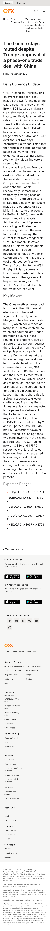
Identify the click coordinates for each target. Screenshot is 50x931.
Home (6, 19)
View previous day (15, 549)
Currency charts (10, 719)
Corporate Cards (11, 675)
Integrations (30, 675)
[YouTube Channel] (36, 620)
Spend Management (34, 666)
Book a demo (32, 652)
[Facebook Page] (9, 620)
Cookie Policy (14, 928)
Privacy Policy (10, 820)
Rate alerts (8, 724)
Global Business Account (14, 666)
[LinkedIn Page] (16, 620)
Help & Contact (18, 652)
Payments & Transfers (13, 670)
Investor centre (10, 830)
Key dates (8, 839)
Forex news (9, 746)
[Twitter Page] (23, 620)
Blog (6, 742)
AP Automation (32, 670)
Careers (7, 857)
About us (7, 812)
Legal (6, 816)
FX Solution (8, 679)
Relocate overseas (11, 775)
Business (8, 3)
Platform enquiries (11, 798)
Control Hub (9, 683)
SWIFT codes (9, 728)
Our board (8, 849)
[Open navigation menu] (44, 10)
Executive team (10, 853)
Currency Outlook (11, 738)
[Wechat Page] (29, 620)
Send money (9, 760)
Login (35, 11)
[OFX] (8, 11)
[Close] (37, 911)
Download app (10, 764)
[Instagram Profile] (9, 627)
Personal (21, 3)
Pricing (29, 679)
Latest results (9, 835)
